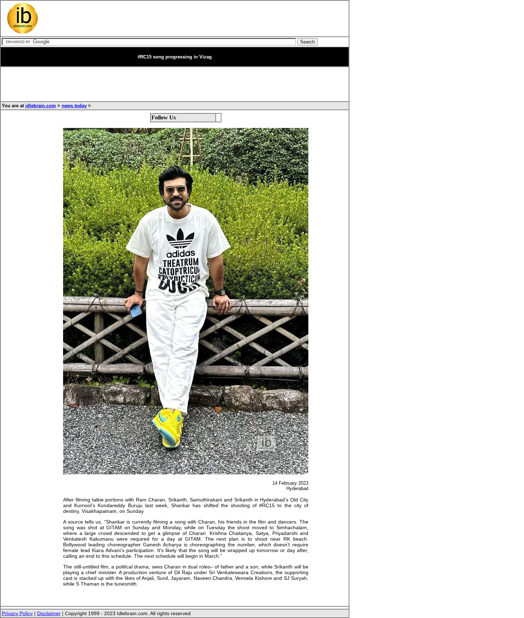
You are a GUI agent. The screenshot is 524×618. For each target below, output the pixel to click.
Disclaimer (49, 613)
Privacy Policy (17, 613)
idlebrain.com (40, 105)
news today (74, 105)
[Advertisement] (180, 18)
